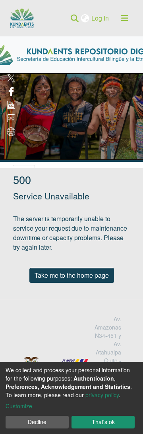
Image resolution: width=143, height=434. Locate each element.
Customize (19, 406)
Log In (100, 18)
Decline (37, 422)
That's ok (103, 422)
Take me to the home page (72, 275)
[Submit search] (74, 18)
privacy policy (102, 395)
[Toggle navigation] (125, 18)
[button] (85, 18)
